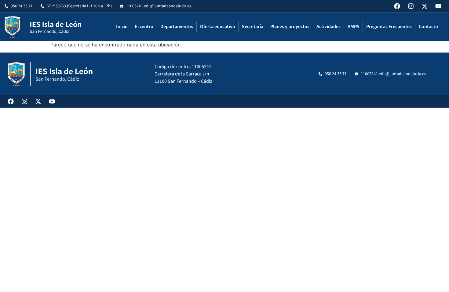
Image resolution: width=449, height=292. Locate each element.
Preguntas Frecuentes (389, 26)
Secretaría (252, 26)
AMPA (353, 26)
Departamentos (176, 26)
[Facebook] (397, 6)
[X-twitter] (424, 6)
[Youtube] (438, 6)
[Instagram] (411, 6)
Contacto (428, 26)
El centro (144, 26)
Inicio (122, 26)
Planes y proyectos (289, 26)
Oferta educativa (217, 26)
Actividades (328, 26)
